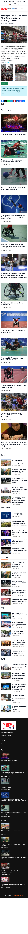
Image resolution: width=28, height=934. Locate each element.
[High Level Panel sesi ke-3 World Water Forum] (6, 542)
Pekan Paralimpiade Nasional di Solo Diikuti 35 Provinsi (19, 624)
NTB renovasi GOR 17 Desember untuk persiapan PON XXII (18, 462)
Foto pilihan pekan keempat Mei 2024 (17, 514)
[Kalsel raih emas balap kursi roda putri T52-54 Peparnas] (14, 374)
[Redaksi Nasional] (9, 8)
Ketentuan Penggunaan (6, 735)
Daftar (11, 5)
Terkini (5, 1)
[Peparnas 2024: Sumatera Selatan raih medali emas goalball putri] (14, 176)
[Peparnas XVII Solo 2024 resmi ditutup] (14, 123)
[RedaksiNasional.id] (8, 726)
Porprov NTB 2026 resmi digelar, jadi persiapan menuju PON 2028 (19, 471)
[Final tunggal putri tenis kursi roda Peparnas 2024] (14, 291)
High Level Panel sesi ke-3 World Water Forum (19, 540)
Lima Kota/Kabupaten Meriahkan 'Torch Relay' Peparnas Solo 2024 (18, 651)
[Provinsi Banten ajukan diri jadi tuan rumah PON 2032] (6, 601)
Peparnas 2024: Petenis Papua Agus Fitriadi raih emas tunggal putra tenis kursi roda (13, 246)
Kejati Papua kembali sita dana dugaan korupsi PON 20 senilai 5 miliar (19, 592)
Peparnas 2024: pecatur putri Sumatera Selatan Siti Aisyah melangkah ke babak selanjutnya (14, 444)
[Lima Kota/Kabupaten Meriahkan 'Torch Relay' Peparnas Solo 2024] (6, 652)
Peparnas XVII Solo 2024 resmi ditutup (13, 134)
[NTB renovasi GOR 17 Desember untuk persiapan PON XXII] (6, 462)
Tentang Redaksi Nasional (7, 732)
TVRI (15, 3)
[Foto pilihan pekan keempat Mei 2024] (6, 515)
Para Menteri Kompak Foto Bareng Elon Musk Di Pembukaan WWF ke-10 (19, 550)
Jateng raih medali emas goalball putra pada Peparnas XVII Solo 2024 (13, 161)
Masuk (17, 5)
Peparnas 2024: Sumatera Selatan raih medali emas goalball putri (13, 188)
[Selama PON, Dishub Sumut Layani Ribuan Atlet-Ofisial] (6, 633)
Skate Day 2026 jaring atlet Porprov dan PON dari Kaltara (19, 480)
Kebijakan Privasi (5, 738)
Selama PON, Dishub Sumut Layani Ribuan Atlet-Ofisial (18, 633)
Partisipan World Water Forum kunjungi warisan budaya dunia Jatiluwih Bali (19, 523)
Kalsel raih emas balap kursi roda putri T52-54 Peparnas (13, 386)
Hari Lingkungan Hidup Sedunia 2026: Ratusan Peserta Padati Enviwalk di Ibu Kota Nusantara (19, 499)
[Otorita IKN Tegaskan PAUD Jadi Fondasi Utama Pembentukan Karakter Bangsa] (6, 697)
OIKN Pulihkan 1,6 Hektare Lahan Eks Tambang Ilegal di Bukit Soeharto (19, 489)
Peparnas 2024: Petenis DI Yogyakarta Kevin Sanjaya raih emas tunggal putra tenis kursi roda (13, 216)
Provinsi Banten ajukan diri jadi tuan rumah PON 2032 (19, 600)
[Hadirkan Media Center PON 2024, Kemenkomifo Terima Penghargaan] (6, 643)
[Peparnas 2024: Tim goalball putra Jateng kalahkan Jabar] (14, 347)
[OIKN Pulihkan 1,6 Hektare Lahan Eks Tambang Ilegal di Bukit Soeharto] (6, 490)
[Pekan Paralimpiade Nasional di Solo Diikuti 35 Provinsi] (6, 624)
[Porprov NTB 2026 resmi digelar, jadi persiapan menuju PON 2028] (6, 471)
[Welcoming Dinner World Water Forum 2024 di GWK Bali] (6, 533)
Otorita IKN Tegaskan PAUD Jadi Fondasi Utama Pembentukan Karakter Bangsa (19, 698)
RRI (24, 1)
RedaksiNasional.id (18, 895)
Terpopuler (11, 1)
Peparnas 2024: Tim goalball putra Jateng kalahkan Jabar (12, 359)
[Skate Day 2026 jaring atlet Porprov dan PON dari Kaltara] (6, 481)
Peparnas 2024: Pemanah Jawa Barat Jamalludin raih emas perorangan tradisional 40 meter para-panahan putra (14, 275)
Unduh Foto (4, 83)
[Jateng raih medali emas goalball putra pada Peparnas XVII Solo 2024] (14, 148)
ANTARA (19, 1)
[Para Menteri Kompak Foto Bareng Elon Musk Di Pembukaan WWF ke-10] (6, 550)
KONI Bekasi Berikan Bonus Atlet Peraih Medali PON (19, 615)
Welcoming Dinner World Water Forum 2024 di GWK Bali (19, 532)
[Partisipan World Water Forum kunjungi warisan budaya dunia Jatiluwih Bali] (6, 523)
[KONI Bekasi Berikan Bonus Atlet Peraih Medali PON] (6, 615)
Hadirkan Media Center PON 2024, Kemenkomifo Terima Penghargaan (19, 642)
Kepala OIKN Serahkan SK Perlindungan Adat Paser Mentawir (19, 707)
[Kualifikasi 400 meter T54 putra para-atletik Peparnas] (14, 319)
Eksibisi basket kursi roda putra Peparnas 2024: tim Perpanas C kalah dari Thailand (13, 415)
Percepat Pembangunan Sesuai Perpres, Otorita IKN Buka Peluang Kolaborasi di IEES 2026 (19, 687)
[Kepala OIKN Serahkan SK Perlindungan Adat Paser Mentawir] (6, 708)
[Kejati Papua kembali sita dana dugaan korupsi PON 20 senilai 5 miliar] (6, 592)
